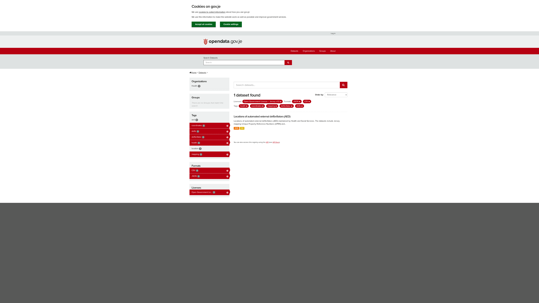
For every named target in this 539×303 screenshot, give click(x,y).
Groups (322, 51)
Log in (333, 33)
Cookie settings (230, 24)
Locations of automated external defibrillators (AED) (262, 116)
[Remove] (280, 102)
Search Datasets (211, 58)
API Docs (276, 142)
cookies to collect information (212, 12)
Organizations (309, 51)
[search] (343, 85)
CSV (242, 128)
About (332, 51)
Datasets (294, 51)
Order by (319, 95)
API (267, 142)
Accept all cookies (203, 24)
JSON (236, 128)
